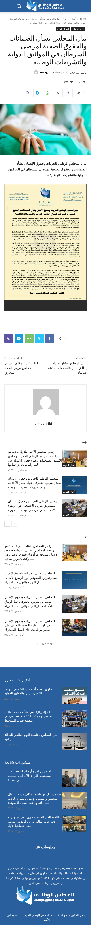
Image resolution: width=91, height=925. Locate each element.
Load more (47, 644)
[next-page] (7, 524)
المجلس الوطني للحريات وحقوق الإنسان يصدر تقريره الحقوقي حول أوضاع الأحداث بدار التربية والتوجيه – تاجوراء (34, 483)
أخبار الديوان (69, 19)
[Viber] (27, 93)
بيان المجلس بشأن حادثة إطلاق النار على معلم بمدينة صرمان (67, 368)
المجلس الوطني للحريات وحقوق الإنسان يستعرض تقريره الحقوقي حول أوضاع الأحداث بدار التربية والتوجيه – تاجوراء (33, 506)
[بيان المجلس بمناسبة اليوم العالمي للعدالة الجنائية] (74, 741)
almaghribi (46, 72)
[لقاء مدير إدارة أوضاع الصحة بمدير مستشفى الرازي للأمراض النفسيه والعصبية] (74, 778)
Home (83, 19)
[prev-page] (14, 524)
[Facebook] (68, 93)
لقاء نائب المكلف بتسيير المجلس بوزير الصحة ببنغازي (21, 368)
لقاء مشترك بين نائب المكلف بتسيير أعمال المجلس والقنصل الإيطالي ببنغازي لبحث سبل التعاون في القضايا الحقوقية (35, 798)
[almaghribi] (36, 72)
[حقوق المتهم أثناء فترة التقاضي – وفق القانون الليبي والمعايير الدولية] (74, 695)
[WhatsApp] (48, 93)
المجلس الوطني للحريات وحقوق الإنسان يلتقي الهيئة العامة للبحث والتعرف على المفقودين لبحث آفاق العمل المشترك (30, 625)
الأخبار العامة (63, 29)
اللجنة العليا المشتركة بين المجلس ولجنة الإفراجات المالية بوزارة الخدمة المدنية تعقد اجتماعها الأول (33, 821)
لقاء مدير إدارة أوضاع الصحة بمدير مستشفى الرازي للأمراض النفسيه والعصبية (29, 776)
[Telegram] (37, 93)
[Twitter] (58, 93)
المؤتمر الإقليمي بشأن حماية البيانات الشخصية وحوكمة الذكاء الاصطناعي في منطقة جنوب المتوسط (29, 716)
